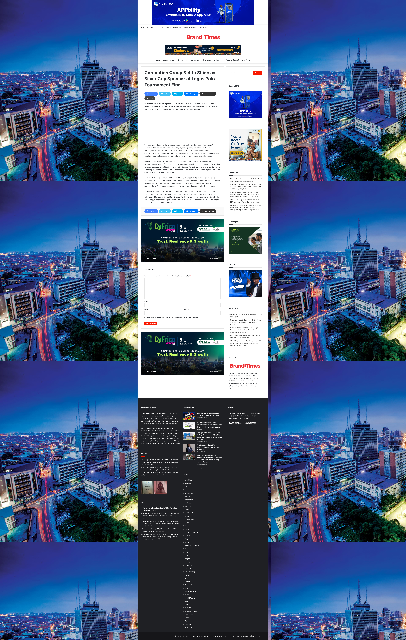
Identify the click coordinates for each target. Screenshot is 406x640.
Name (147, 301)
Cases (187, 509)
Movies (187, 575)
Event (187, 522)
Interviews (188, 565)
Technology (195, 60)
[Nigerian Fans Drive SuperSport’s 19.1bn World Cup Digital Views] (189, 416)
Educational (189, 513)
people (187, 588)
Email (146, 309)
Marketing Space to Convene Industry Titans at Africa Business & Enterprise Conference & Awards (245, 186)
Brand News (168, 60)
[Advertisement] (182, 128)
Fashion (187, 526)
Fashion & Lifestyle (191, 532)
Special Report (232, 60)
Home (161, 27)
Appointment (189, 480)
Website (186, 309)
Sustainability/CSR (191, 611)
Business (182, 60)
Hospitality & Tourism (192, 545)
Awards (187, 496)
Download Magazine (190, 27)
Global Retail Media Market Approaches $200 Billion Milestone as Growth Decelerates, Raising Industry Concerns (245, 207)
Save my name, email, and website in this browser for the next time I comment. (172, 317)
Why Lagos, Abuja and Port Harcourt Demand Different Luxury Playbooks (209, 447)
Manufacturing (190, 572)
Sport (186, 601)
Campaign (188, 506)
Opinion (187, 581)
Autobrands (189, 490)
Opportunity (189, 585)
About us (168, 27)
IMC (186, 549)
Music (187, 578)
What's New (189, 627)
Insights (207, 60)
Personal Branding (191, 591)
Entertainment (189, 519)
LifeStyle (246, 60)
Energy (187, 516)
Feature (187, 536)
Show (187, 595)
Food (186, 539)
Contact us (203, 27)
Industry (217, 60)
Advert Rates (177, 27)
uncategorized (189, 624)
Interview (188, 562)
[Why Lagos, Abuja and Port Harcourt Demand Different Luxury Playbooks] (189, 448)
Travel (187, 618)
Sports (187, 604)
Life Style (188, 568)
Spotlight (188, 608)
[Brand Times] (203, 37)
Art (186, 486)
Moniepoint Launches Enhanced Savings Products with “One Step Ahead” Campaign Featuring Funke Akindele (245, 194)
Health (187, 542)
